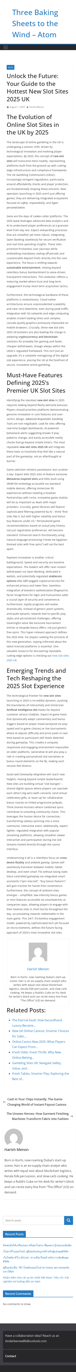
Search (68, 1220)
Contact (10, 1356)
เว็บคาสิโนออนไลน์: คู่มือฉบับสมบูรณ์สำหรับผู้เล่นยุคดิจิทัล (35, 1251)
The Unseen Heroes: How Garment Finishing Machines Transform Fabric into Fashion (38, 1116)
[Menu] (5, 47)
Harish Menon (36, 107)
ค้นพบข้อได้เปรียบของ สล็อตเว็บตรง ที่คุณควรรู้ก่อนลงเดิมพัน (37, 1245)
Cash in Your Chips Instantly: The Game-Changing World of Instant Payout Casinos (36, 1102)
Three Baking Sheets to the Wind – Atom (35, 23)
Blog (10, 67)
